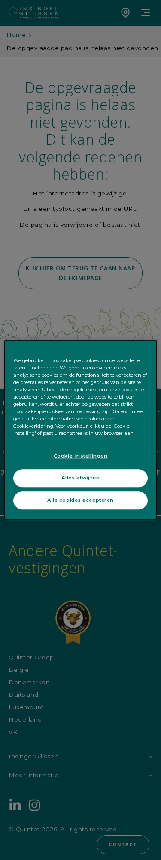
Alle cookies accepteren (80, 500)
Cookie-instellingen (81, 456)
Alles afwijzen (80, 478)
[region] (80, 430)
